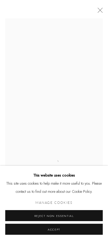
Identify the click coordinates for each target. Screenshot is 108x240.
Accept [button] (54, 229)
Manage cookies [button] (54, 203)
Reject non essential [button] (54, 216)
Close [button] (99, 12)
